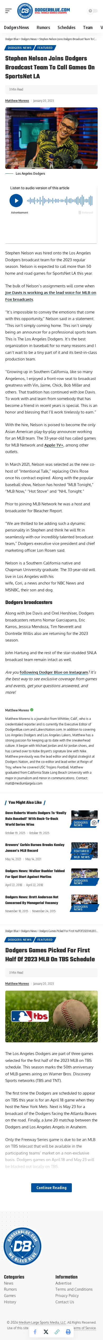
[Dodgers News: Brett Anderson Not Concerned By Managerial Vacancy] (84, 902)
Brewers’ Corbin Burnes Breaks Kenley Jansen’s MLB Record (34, 848)
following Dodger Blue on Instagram (54, 672)
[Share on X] (46, 1331)
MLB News (82, 857)
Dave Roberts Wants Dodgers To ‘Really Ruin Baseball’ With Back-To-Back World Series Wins (35, 819)
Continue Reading (51, 1187)
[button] (9, 11)
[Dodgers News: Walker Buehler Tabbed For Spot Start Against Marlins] (84, 876)
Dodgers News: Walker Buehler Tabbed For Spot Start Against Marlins (35, 874)
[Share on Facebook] (34, 1331)
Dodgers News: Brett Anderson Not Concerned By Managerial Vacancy (31, 900)
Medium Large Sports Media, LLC (42, 1322)
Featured (45, 47)
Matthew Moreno (17, 101)
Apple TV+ (53, 445)
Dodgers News (19, 47)
